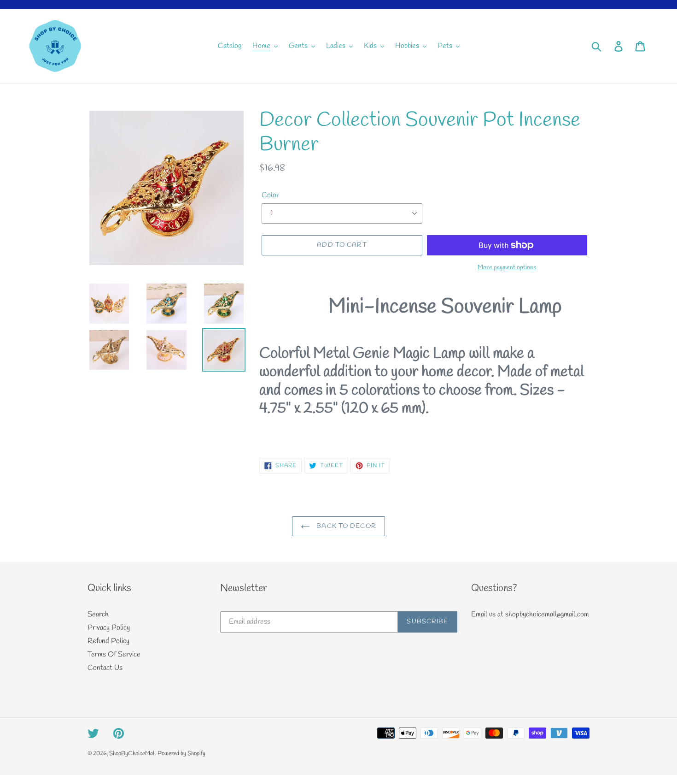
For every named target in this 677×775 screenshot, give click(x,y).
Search (98, 614)
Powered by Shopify (181, 753)
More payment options (507, 267)
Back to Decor (345, 526)
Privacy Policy (109, 628)
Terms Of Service (114, 654)
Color (270, 195)
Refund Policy (108, 641)
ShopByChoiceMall (132, 753)
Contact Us (105, 668)
